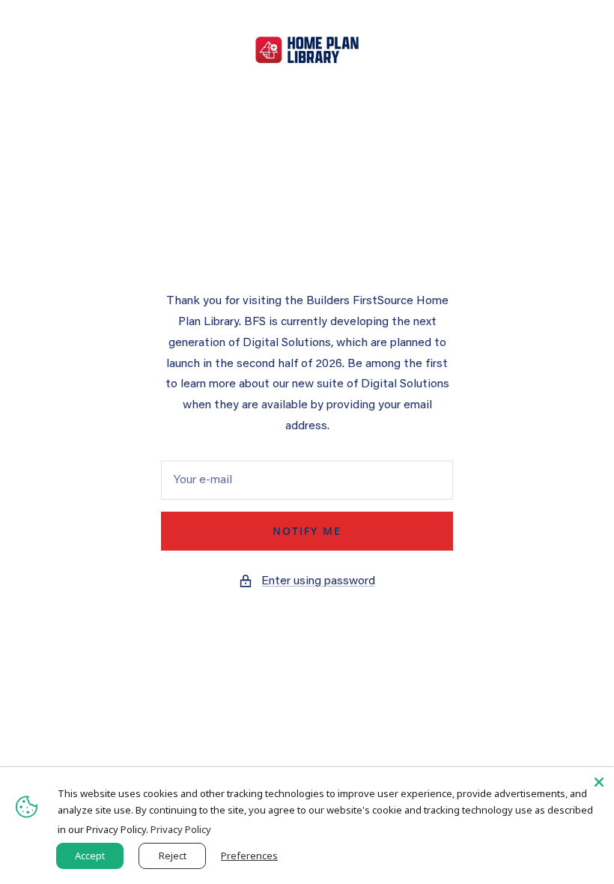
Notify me (307, 531)
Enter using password (318, 581)
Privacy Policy (181, 829)
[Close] (599, 782)
